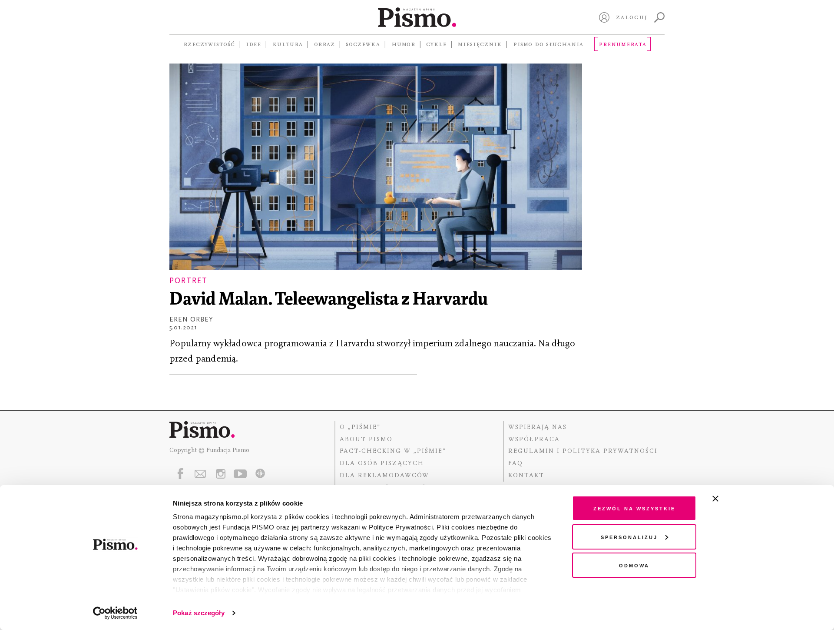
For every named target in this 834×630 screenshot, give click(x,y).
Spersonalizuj (629, 536)
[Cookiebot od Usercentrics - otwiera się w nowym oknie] (115, 613)
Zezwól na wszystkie (634, 508)
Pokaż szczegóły (199, 613)
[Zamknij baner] (738, 499)
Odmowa (634, 565)
